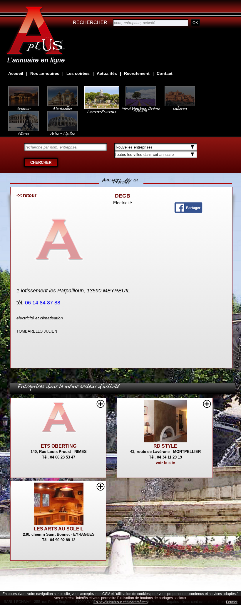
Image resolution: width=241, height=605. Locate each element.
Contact (165, 73)
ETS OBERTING (58, 446)
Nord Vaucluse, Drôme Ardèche (141, 108)
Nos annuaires (44, 73)
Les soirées (78, 73)
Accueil (15, 73)
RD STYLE (165, 446)
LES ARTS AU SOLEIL (58, 528)
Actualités (107, 73)
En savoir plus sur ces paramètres (120, 602)
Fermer (231, 602)
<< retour (26, 195)
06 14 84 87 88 (43, 303)
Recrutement (137, 73)
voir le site (165, 463)
